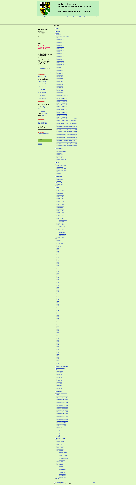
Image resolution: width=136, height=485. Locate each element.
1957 (58, 255)
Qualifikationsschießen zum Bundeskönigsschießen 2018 (67, 137)
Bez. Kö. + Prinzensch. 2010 (62, 98)
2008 (58, 335)
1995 (58, 315)
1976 (58, 285)
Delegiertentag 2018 (60, 53)
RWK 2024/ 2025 (60, 463)
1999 (58, 321)
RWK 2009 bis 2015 (60, 444)
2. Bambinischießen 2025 (61, 424)
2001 (58, 324)
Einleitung (59, 240)
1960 (58, 260)
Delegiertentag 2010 (60, 39)
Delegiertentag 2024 (60, 62)
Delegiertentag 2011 (60, 40)
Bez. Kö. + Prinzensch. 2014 (62, 104)
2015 (58, 346)
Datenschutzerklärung (60, 368)
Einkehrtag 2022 (60, 87)
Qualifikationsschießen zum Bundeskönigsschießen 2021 (67, 142)
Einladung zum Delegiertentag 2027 (63, 36)
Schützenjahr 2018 (60, 201)
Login (94, 482)
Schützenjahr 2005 (60, 224)
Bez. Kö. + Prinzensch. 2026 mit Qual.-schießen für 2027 (67, 123)
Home (57, 28)
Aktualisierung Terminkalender (43, 133)
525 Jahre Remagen (62, 234)
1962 (58, 263)
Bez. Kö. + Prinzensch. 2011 (62, 100)
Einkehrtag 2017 (60, 79)
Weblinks (58, 174)
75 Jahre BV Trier (62, 226)
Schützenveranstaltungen (61, 165)
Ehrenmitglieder (60, 179)
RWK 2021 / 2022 (60, 449)
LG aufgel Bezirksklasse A (63, 452)
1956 (58, 254)
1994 (58, 313)
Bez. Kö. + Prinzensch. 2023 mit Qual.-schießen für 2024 (67, 118)
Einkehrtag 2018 (60, 81)
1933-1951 (59, 246)
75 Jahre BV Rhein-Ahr (63, 220)
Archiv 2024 (59, 386)
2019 (58, 352)
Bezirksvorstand (59, 176)
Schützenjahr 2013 (60, 209)
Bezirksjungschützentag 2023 (62, 416)
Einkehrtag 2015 (60, 76)
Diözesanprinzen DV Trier (61, 160)
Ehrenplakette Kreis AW (60, 438)
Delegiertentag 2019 (60, 54)
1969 (58, 274)
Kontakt (57, 187)
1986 (58, 301)
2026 (58, 363)
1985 (58, 299)
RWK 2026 (42, 76)
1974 (58, 282)
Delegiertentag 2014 (60, 47)
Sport (57, 439)
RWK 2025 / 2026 (60, 464)
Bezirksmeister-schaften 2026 (43, 123)
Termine (57, 33)
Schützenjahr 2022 (60, 195)
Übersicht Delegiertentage (61, 37)
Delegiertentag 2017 (60, 51)
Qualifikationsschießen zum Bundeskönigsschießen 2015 (67, 132)
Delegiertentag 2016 (60, 50)
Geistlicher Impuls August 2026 (44, 140)
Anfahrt (57, 185)
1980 (58, 291)
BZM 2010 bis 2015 (60, 441)
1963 (58, 265)
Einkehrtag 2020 (60, 84)
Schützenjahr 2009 (60, 215)
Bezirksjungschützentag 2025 (62, 419)
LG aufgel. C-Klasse (62, 475)
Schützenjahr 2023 (60, 193)
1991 (58, 308)
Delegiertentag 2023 (60, 61)
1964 (58, 266)
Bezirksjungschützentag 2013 (62, 400)
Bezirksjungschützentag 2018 (62, 408)
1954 (58, 251)
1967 (58, 271)
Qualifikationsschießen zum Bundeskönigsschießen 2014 (67, 131)
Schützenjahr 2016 (60, 204)
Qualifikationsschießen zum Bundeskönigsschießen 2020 (67, 140)
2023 (58, 358)
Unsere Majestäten (45, 113)
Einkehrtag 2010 (60, 68)
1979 (58, 290)
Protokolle (59, 67)
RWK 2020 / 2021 (60, 447)
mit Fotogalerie (44, 108)
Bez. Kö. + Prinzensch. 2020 (62, 114)
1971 (58, 277)
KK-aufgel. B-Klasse (62, 469)
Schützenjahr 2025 (60, 190)
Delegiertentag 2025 (60, 64)
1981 (58, 293)
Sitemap (62, 482)
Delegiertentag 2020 (60, 56)
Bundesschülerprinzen (61, 157)
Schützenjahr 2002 (60, 237)
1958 (58, 257)
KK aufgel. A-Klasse (62, 467)
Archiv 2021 (59, 382)
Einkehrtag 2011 (60, 70)
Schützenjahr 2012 (60, 210)
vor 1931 (58, 241)
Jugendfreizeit (59, 428)
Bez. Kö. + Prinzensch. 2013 (62, 103)
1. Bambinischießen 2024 (61, 422)
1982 (58, 294)
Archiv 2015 (59, 372)
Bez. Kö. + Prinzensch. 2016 (62, 107)
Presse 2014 (59, 427)
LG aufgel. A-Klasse (62, 472)
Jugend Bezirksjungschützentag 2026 (43, 107)
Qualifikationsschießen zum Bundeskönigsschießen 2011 (67, 126)
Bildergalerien (42, 68)
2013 (58, 343)
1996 (58, 316)
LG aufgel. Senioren (62, 466)
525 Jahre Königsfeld (62, 235)
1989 (58, 305)
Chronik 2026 (43, 115)
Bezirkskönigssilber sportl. (62, 170)
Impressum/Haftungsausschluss (62, 366)
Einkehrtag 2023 (60, 89)
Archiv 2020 (59, 380)
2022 (58, 357)
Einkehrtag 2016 (60, 78)
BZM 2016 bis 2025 (60, 442)
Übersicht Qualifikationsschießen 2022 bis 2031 (65, 146)
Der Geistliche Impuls (60, 369)
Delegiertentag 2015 (60, 48)
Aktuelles (43, 111)
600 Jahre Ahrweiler (62, 232)
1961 (58, 262)
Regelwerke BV (59, 182)
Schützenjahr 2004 (60, 227)
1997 (58, 318)
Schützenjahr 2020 (60, 198)
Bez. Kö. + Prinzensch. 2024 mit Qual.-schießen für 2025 (67, 120)
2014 (58, 344)
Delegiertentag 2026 (60, 65)
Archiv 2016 (59, 374)
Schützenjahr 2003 (60, 229)
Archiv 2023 (59, 385)
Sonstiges (59, 173)
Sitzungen (59, 181)
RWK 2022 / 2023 (60, 450)
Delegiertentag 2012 (60, 42)
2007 (58, 333)
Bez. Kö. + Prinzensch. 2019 (62, 112)
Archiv (57, 162)
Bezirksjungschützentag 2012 (62, 399)
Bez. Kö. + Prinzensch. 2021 (62, 115)
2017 (58, 349)
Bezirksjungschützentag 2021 (62, 413)
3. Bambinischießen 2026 (61, 425)
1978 (58, 288)
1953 (58, 249)
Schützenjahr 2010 (60, 213)
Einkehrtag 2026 (60, 93)
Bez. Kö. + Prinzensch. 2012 (62, 101)
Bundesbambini (60, 154)
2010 (58, 338)
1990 (58, 307)
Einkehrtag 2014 (60, 75)
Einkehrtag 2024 (60, 90)
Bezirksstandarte (60, 167)
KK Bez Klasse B (42, 95)
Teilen (40, 144)
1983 (58, 296)
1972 (58, 279)
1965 (58, 268)
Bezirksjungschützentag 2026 (62, 421)
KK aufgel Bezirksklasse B (63, 458)
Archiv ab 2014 (60, 371)
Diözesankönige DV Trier (61, 159)
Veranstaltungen (59, 34)
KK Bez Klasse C (42, 98)
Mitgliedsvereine (59, 391)
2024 (58, 360)
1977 (58, 287)
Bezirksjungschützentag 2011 (62, 397)
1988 (58, 304)
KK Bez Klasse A (42, 92)
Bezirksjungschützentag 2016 (62, 405)
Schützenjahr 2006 (60, 223)
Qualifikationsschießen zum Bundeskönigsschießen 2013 (67, 129)
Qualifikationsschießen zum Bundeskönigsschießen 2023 (67, 145)
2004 (58, 329)
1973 (58, 280)
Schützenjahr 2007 (60, 218)
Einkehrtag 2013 (60, 73)
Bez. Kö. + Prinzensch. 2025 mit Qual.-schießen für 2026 (67, 121)
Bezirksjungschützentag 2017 (62, 407)
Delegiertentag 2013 (60, 45)
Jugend (57, 394)
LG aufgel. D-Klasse (62, 477)
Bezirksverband (60, 184)
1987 (58, 302)
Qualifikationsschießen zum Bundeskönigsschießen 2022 (67, 143)
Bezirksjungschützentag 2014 (62, 402)
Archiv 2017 (59, 375)
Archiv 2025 (59, 388)
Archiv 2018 (59, 377)
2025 (58, 361)
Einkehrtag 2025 (60, 92)
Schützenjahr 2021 (60, 196)
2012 (58, 341)
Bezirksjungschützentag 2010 (62, 396)
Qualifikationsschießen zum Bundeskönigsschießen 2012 (67, 128)
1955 (58, 252)
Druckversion (57, 482)
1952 (58, 248)
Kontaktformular (41, 38)
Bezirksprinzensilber (60, 171)
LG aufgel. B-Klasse (62, 474)
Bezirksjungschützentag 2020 (62, 411)
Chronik (57, 238)
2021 (58, 355)
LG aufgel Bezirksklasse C (63, 455)
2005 (58, 330)
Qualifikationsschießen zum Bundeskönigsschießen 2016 (67, 134)
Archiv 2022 (59, 383)
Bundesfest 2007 (61, 221)
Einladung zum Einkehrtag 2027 (62, 95)
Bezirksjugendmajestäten (61, 151)
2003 (58, 327)
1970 (58, 276)
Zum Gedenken (59, 478)
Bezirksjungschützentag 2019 (62, 410)
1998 (58, 319)
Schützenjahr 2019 (60, 199)
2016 (58, 347)
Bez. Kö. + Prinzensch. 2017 (62, 109)
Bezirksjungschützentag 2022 (62, 414)
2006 (58, 332)
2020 (58, 354)
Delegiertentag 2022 (60, 59)
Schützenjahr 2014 (60, 207)
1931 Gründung (60, 243)
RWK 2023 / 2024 (60, 461)
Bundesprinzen (60, 156)
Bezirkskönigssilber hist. (61, 168)
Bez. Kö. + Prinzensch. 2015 (62, 106)
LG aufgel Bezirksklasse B (63, 453)
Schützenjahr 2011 (60, 212)
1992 (58, 310)
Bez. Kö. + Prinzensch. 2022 (62, 117)
